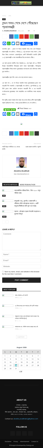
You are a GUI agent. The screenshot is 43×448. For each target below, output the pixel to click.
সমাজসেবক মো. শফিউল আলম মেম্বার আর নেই (26, 326)
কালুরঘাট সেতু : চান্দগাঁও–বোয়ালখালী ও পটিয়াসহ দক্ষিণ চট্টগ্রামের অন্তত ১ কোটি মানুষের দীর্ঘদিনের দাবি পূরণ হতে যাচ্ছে (26, 203)
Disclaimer (8, 441)
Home (4, 16)
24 (16, 365)
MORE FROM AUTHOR (27, 185)
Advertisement (24, 441)
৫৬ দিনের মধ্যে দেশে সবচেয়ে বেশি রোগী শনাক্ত (26, 306)
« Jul (20, 371)
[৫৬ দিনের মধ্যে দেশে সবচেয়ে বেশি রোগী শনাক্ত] (7, 308)
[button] (40, 3)
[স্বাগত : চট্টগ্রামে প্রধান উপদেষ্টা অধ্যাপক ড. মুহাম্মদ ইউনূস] (7, 214)
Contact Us (34, 441)
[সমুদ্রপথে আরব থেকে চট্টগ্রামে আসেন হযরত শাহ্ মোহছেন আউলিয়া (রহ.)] (7, 319)
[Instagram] (18, 433)
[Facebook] (12, 433)
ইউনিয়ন (4, 206)
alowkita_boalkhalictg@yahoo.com (25, 419)
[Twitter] (24, 433)
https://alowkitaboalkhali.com (21, 174)
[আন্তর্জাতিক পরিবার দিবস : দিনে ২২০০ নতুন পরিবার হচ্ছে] (7, 193)
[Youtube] (30, 433)
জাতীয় (9, 16)
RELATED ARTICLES (10, 185)
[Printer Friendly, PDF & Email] (10, 109)
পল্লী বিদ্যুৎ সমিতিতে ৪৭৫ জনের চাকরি (11, 148)
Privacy (16, 441)
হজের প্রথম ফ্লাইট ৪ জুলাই (33, 147)
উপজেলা (4, 216)
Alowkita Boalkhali (10, 31)
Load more (20, 337)
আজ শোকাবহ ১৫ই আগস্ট (21, 295)
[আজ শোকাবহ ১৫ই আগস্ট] (7, 298)
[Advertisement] (21, 9)
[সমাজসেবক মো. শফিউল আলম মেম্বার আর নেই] (7, 329)
